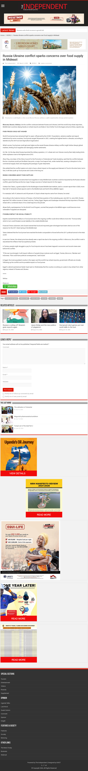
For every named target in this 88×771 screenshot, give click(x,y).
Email (5, 374)
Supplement (5, 693)
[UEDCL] (18, 602)
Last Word (4, 707)
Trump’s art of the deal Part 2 (23, 426)
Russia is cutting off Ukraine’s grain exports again (14, 326)
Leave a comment (46, 63)
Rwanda (3, 690)
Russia (44, 298)
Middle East (24, 298)
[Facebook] (44, 765)
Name (5, 367)
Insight (3, 721)
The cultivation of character (23, 407)
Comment (6, 347)
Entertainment (5, 682)
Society (3, 734)
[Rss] (42, 765)
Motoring (4, 738)
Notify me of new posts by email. (16, 396)
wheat (60, 298)
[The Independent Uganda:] (44, 6)
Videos (3, 686)
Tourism (3, 679)
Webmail (4, 755)
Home (2, 35)
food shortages (11, 298)
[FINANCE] (18, 643)
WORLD (9, 35)
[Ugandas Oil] (18, 457)
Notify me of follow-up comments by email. (19, 393)
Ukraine (52, 298)
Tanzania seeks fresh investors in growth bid (30, 30)
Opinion (3, 717)
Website (5, 382)
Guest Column (5, 710)
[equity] (30, 550)
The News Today (6, 748)
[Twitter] (46, 765)
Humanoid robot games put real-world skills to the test (71, 326)
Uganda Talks (5, 703)
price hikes (35, 298)
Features (4, 731)
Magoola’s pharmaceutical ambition (26, 416)
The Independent (10, 63)
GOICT (58, 762)
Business (4, 751)
